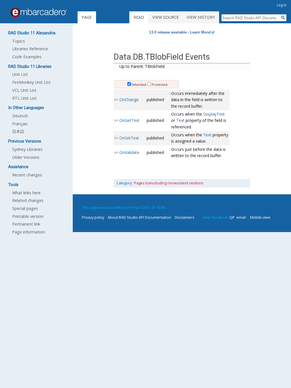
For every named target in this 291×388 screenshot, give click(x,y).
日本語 (18, 131)
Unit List (20, 74)
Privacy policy (93, 217)
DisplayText (214, 114)
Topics (18, 41)
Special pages (25, 208)
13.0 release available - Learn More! (180, 32)
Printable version (27, 216)
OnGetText (129, 120)
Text (180, 120)
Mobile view (260, 217)
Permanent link (26, 224)
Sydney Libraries (27, 149)
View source (165, 17)
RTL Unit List (24, 98)
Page (87, 17)
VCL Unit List (24, 90)
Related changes (27, 200)
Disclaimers (184, 217)
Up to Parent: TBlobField (142, 66)
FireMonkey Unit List (31, 82)
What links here (26, 192)
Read (139, 17)
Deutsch (20, 115)
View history (201, 17)
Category (124, 183)
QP (232, 217)
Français (20, 123)
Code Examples (26, 56)
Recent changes (27, 175)
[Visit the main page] (38, 12)
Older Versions (26, 157)
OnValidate (129, 152)
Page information (28, 232)
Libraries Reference (30, 48)
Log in (281, 5)
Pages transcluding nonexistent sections (168, 183)
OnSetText (129, 138)
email (241, 217)
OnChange (129, 99)
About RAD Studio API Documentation (139, 217)
